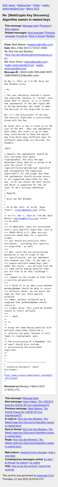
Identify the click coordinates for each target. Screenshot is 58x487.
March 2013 (32, 8)
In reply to (22, 36)
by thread (10, 462)
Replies (50, 36)
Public (36, 5)
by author (35, 462)
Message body (31, 25)
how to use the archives (24, 466)
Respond (45, 25)
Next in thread (37, 36)
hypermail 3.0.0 (45, 475)
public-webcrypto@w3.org (19, 65)
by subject (22, 462)
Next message (36, 32)
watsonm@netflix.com (40, 44)
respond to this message (33, 452)
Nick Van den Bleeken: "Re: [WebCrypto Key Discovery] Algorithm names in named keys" (29, 422)
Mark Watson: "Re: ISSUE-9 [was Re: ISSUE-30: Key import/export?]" (26, 412)
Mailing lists (23, 5)
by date (48, 459)
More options (12, 29)
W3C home (8, 5)
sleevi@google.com (36, 62)
